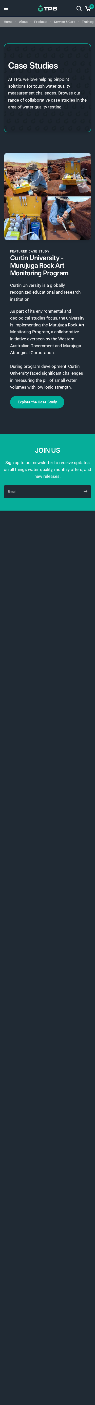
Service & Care (64, 22)
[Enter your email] (85, 491)
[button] (37, 402)
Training (88, 22)
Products (40, 22)
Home (8, 22)
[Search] (79, 8)
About (23, 22)
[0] (87, 8)
